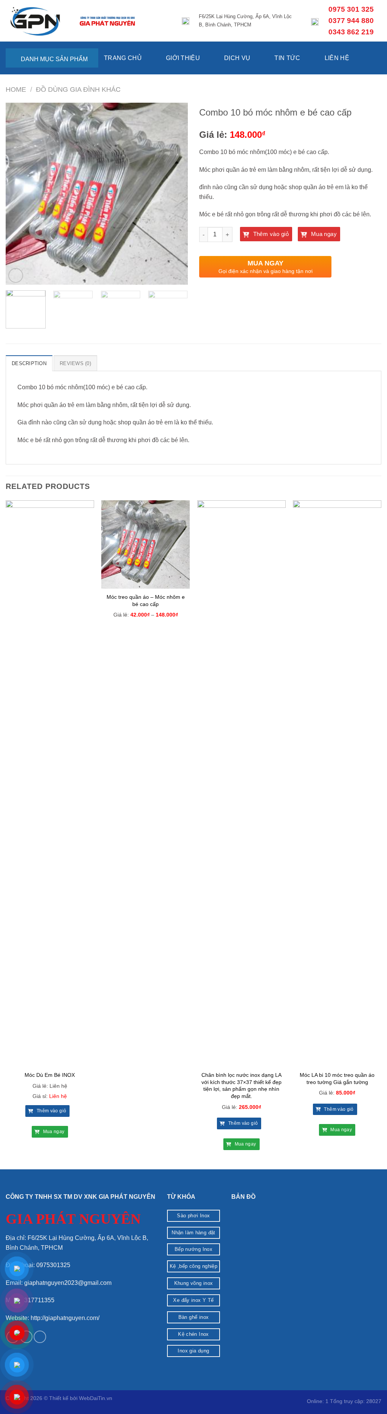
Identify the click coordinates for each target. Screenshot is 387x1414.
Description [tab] (29, 363)
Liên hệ (337, 58)
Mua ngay (323, 234)
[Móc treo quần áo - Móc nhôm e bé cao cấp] (145, 544)
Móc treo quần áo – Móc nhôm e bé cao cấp (146, 600)
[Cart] (365, 50)
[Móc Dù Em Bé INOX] (50, 783)
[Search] (377, 66)
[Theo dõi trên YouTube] (40, 1337)
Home (16, 89)
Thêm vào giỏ (270, 234)
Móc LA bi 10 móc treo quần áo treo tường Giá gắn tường (337, 1078)
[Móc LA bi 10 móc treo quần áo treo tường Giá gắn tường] (337, 783)
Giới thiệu (183, 58)
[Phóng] (15, 275)
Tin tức (287, 58)
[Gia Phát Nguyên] (37, 21)
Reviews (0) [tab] (75, 363)
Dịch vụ (237, 58)
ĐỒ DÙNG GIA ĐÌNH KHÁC (78, 89)
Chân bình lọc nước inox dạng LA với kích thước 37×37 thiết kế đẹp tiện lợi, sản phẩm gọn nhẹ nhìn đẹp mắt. (241, 1085)
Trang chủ (123, 58)
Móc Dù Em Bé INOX (50, 1075)
